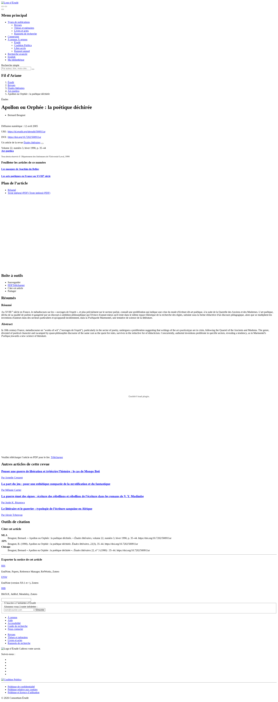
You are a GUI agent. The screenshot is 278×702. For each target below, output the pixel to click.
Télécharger (57, 457)
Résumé (12, 190)
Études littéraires (16, 88)
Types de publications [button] (19, 22)
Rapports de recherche (25, 33)
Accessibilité (14, 623)
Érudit (17, 42)
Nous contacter (15, 629)
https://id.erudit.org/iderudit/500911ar (26, 131)
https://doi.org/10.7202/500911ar (24, 137)
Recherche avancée (17, 54)
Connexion (13, 36)
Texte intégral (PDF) (18, 193)
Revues (18, 25)
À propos (22, 39)
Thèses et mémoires (24, 28)
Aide (10, 620)
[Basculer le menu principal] (2, 9)
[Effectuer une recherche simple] (2, 6)
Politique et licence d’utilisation (23, 692)
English (11, 57)
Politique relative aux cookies (22, 689)
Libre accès (20, 48)
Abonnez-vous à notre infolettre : (20, 606)
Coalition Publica (23, 45)
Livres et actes (21, 30)
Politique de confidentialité (21, 686)
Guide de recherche (18, 626)
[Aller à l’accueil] (9, 2)
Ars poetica (13, 91)
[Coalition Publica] (11, 679)
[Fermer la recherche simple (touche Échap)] (6, 6)
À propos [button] (13, 39)
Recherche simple (10, 65)
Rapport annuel (22, 51)
